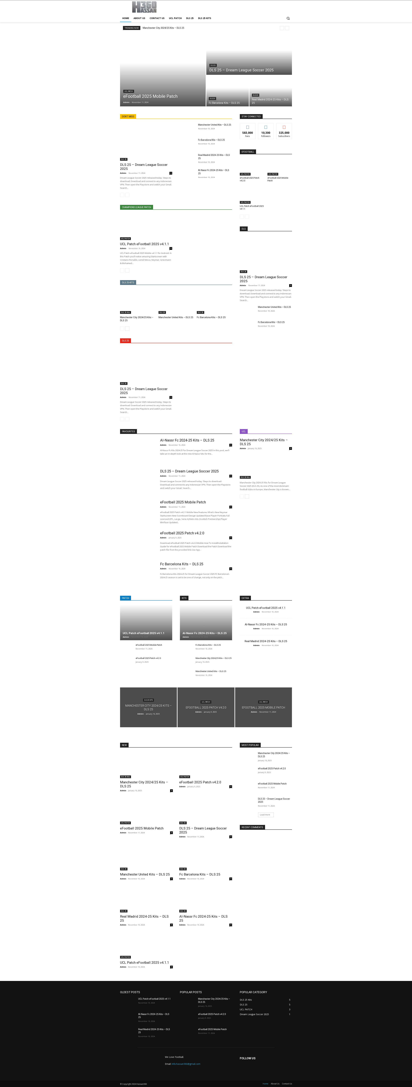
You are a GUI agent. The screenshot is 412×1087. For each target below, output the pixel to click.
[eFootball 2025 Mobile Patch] (163, 70)
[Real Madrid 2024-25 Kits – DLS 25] (270, 90)
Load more (265, 814)
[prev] (282, 28)
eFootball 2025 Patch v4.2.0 (182, 533)
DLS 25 (213, 65)
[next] (287, 28)
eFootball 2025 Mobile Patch (183, 502)
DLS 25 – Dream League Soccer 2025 (189, 471)
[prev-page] (122, 195)
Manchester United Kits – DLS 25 (214, 124)
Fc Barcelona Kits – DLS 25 (211, 140)
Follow (266, 125)
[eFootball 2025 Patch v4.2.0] (252, 167)
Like (248, 125)
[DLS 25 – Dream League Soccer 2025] (249, 54)
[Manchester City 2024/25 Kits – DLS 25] (137, 301)
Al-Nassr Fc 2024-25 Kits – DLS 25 (187, 440)
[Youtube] (259, 1069)
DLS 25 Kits (125, 312)
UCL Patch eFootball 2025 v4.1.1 (144, 244)
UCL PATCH (128, 91)
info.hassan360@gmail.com (186, 1063)
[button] (288, 18)
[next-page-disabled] (127, 195)
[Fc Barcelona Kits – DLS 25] (227, 90)
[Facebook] (243, 1069)
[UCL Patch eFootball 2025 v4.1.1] (146, 227)
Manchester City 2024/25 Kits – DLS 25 (163, 27)
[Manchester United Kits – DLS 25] (188, 128)
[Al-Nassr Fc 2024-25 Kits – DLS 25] (188, 174)
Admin (123, 173)
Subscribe (284, 125)
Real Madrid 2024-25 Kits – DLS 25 (266, 641)
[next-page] (127, 270)
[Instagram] (251, 1069)
